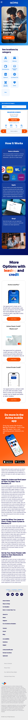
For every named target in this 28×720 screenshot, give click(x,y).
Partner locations (7, 652)
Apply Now (14, 120)
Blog (4, 634)
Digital (4, 645)
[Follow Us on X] (16, 595)
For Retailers (6, 607)
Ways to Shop (6, 604)
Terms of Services (8, 663)
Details (11, 127)
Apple (8, 462)
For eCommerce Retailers (9, 623)
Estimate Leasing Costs (14, 122)
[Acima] (14, 3)
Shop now (8, 37)
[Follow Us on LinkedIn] (11, 595)
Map (6, 127)
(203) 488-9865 (14, 116)
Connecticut (14, 589)
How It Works (6, 600)
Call (16, 127)
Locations (8, 589)
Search (21, 127)
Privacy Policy (7, 667)
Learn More (14, 319)
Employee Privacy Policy (9, 676)
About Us (5, 614)
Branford (20, 589)
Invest (4, 631)
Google (20, 462)
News (4, 617)
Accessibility (6, 639)
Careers (5, 628)
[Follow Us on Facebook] (7, 595)
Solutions (5, 642)
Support (5, 620)
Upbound (5, 656)
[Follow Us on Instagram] (20, 595)
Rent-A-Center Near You (9, 610)
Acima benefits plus (8, 649)
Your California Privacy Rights (10, 672)
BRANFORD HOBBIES (14, 112)
